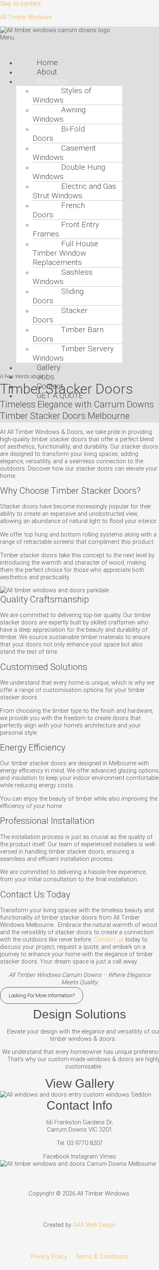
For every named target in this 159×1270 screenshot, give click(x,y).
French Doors (59, 210)
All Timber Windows (26, 17)
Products (52, 81)
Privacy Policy (49, 1256)
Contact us (109, 939)
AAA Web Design (94, 1224)
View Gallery (79, 1083)
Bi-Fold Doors (59, 133)
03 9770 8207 (85, 1143)
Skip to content (20, 3)
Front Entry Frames (66, 229)
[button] (79, 43)
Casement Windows (64, 152)
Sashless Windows (63, 276)
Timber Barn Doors (68, 334)
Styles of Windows (62, 95)
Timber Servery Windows (73, 353)
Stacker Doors (60, 315)
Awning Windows (59, 114)
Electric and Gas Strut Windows (74, 191)
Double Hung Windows (69, 171)
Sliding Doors (58, 296)
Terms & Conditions (101, 1256)
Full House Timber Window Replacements (65, 253)
